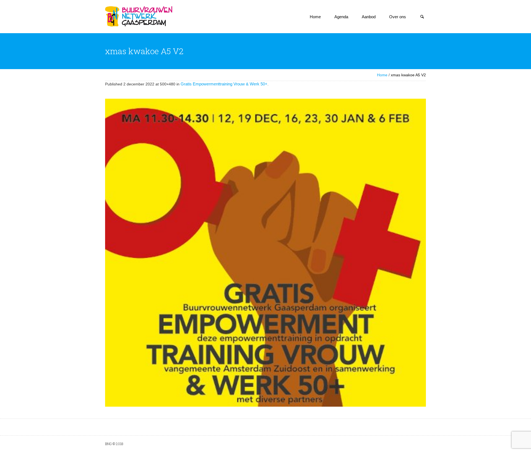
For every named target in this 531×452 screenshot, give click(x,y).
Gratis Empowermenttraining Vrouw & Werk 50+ (224, 84)
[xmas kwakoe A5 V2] (265, 253)
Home (382, 75)
